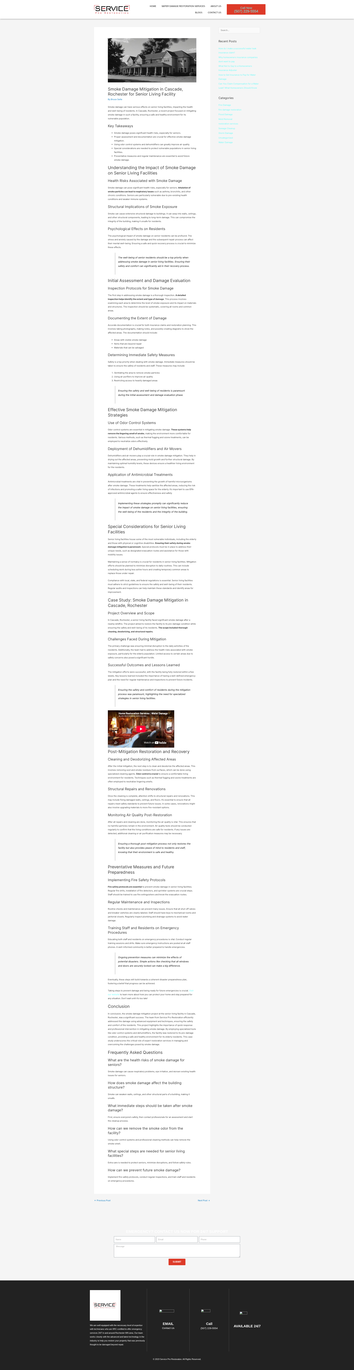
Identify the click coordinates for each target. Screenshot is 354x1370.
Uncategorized (225, 137)
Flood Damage (225, 114)
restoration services (228, 123)
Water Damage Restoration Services (183, 6)
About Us (216, 6)
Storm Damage (225, 133)
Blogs (198, 12)
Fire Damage (224, 105)
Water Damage (225, 142)
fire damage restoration (229, 109)
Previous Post (102, 1200)
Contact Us (214, 12)
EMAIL (168, 1324)
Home (153, 6)
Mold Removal (225, 119)
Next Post (204, 1200)
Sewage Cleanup (226, 128)
